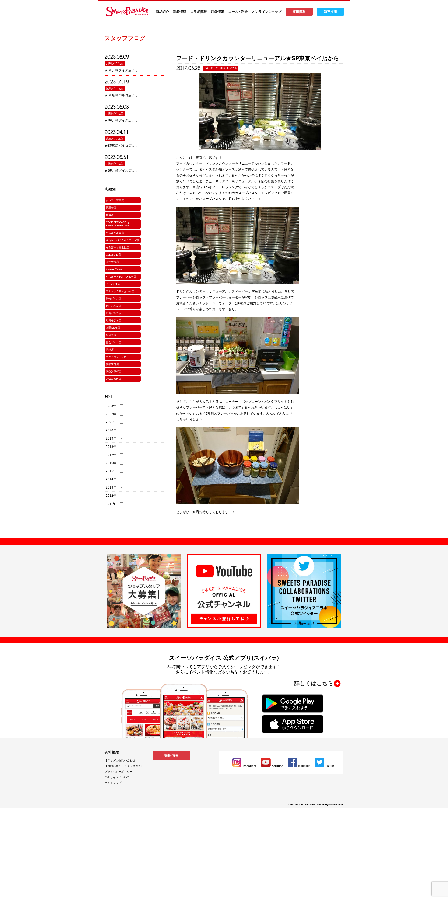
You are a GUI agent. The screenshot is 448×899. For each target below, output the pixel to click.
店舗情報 (217, 12)
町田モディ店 (113, 320)
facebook (304, 765)
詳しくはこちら (313, 683)
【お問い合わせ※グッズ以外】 (124, 766)
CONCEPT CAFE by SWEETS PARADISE (118, 224)
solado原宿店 (113, 378)
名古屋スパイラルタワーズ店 (122, 240)
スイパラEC (113, 283)
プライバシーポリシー (119, 771)
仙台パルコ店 (113, 342)
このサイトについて (117, 777)
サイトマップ (113, 782)
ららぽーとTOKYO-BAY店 (121, 276)
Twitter (329, 765)
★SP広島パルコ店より (121, 95)
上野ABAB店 (113, 327)
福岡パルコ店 (113, 305)
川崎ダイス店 (114, 63)
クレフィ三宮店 (115, 200)
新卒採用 (330, 12)
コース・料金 (238, 12)
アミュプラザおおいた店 (120, 291)
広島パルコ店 (114, 88)
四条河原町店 (113, 371)
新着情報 (179, 12)
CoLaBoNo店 (113, 254)
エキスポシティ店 (116, 356)
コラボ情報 (198, 12)
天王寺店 (111, 207)
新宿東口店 (112, 364)
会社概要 (112, 752)
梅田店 (110, 214)
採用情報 (299, 12)
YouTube (277, 766)
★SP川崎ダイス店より (121, 70)
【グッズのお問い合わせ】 (121, 760)
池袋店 (110, 349)
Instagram (249, 766)
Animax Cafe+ (114, 269)
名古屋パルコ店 (115, 232)
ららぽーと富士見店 (117, 247)
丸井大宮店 (112, 261)
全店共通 (111, 334)
